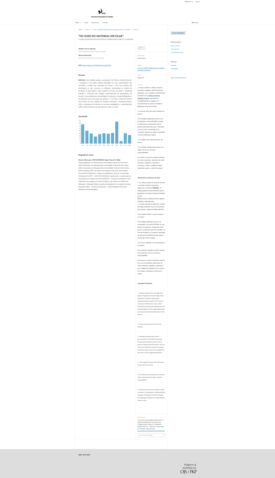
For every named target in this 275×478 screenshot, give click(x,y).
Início (80, 29)
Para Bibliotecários (177, 52)
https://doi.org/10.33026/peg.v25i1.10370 (96, 65)
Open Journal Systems (178, 78)
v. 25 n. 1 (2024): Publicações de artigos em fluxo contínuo (111, 29)
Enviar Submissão (178, 33)
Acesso (197, 1)
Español (173, 65)
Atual (86, 23)
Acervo (87, 29)
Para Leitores (175, 46)
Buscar (195, 23)
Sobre (77, 23)
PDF (142, 48)
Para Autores (175, 49)
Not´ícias (105, 23)
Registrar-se (189, 1)
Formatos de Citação (146, 435)
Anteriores (95, 23)
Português (174, 69)
